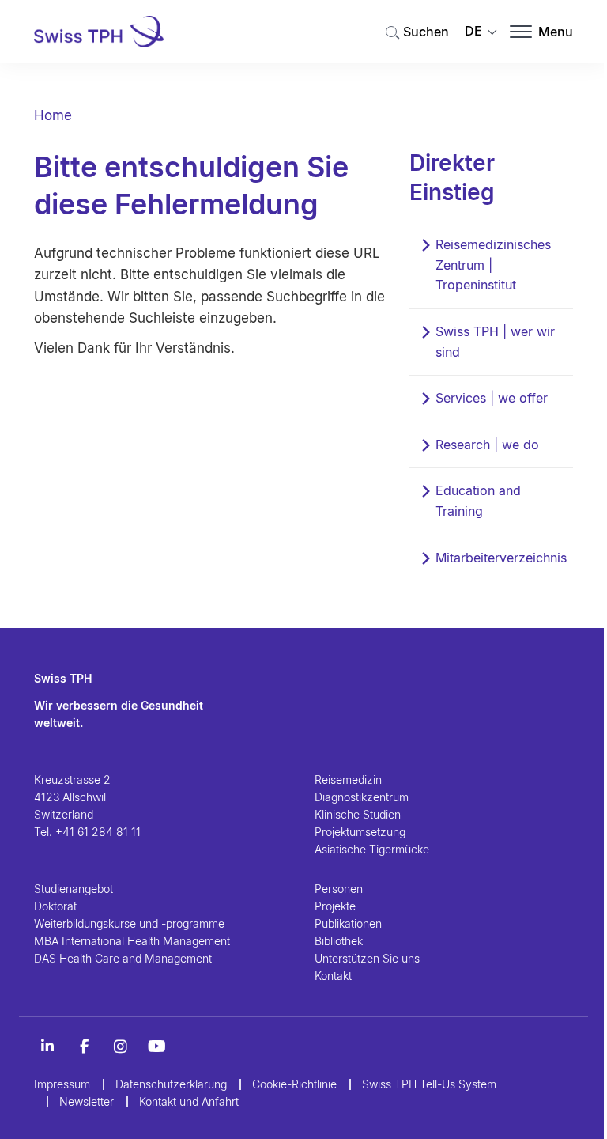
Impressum (62, 1084)
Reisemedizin (348, 779)
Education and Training (478, 500)
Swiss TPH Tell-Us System (429, 1084)
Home (53, 115)
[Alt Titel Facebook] (83, 1046)
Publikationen (348, 923)
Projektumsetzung (360, 831)
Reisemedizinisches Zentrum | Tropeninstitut (493, 265)
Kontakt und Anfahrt (189, 1101)
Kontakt (333, 975)
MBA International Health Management (132, 941)
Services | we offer (491, 398)
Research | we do (487, 444)
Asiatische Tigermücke (372, 849)
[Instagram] (120, 1046)
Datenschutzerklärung (171, 1084)
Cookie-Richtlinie (294, 1084)
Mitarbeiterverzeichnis (501, 558)
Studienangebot (73, 888)
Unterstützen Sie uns (367, 958)
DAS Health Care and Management (123, 958)
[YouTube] (156, 1046)
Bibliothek (339, 941)
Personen (339, 888)
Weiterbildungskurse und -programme (129, 923)
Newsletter (86, 1101)
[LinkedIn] (47, 1046)
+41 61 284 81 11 (98, 831)
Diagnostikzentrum (362, 797)
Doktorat (55, 906)
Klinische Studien (358, 814)
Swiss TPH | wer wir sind (495, 342)
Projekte (335, 906)
